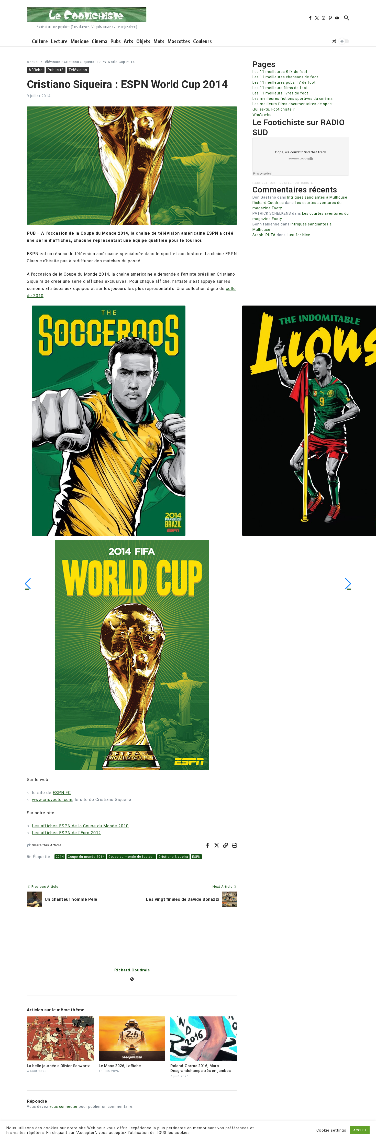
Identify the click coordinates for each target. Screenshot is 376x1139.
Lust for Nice (298, 235)
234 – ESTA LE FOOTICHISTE (291, 182)
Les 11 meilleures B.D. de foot (279, 72)
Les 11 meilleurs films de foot (280, 88)
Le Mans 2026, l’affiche (120, 1066)
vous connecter (63, 1106)
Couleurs (202, 41)
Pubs (115, 41)
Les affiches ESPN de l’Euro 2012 (66, 832)
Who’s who (262, 115)
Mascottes (179, 41)
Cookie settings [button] (331, 1130)
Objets (143, 41)
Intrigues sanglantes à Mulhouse (317, 197)
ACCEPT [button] (360, 1130)
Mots (158, 41)
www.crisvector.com (52, 799)
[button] (27, 583)
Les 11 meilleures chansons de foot (285, 77)
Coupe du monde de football (131, 857)
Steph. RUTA (264, 235)
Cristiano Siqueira (173, 857)
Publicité (56, 70)
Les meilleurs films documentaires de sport (292, 104)
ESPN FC (62, 792)
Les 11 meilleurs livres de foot (280, 93)
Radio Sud (259, 182)
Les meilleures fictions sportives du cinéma (292, 98)
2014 (60, 857)
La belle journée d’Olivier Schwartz (58, 1066)
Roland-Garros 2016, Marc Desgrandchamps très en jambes (200, 1068)
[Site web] (132, 980)
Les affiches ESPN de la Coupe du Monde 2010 (80, 825)
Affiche (36, 70)
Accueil (33, 62)
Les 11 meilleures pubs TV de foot (284, 82)
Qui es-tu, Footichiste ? (273, 109)
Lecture (59, 41)
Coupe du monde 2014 (86, 857)
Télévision (51, 62)
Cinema (99, 41)
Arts (128, 41)
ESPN (196, 857)
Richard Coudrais (132, 970)
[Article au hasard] (334, 41)
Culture (40, 41)
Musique (80, 41)
